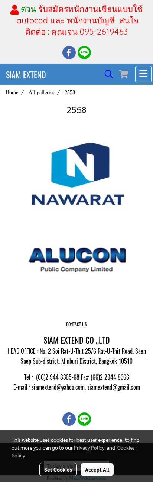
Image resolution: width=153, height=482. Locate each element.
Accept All (97, 469)
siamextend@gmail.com (113, 387)
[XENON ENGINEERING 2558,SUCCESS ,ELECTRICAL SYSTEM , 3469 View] (76, 260)
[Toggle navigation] (143, 74)
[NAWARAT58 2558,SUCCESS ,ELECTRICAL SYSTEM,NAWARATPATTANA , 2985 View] (76, 173)
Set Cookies (58, 469)
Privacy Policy (89, 447)
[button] (106, 74)
